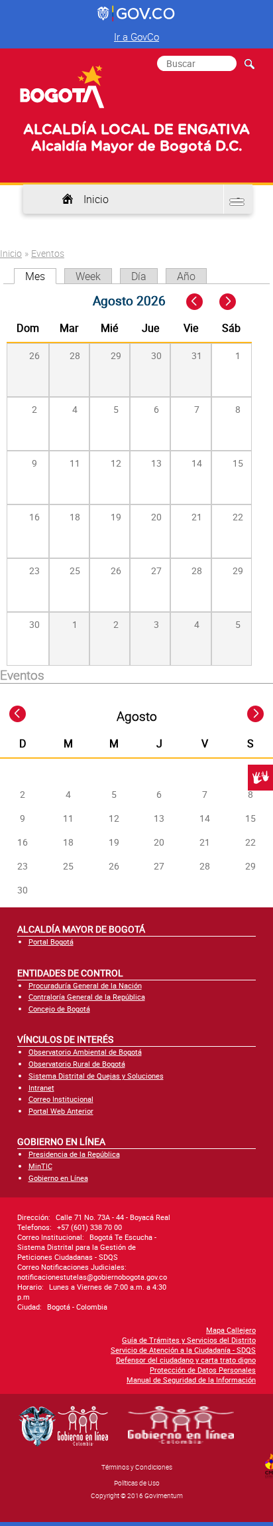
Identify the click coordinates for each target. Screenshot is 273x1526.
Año (186, 276)
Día (138, 276)
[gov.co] (137, 14)
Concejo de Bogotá (59, 1009)
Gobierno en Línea (58, 1178)
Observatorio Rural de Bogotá (76, 1064)
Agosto (137, 716)
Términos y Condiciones (136, 1467)
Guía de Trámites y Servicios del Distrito (189, 1340)
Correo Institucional (60, 1099)
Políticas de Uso (137, 1483)
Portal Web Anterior (60, 1111)
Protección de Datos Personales (203, 1370)
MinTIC (40, 1166)
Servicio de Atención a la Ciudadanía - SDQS (183, 1350)
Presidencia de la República (74, 1154)
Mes (40, 276)
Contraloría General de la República (86, 997)
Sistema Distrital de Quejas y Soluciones (96, 1076)
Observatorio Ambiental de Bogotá (85, 1052)
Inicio (96, 199)
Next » (235, 302)
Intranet (41, 1088)
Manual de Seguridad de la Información (191, 1380)
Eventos (47, 253)
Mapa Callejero (231, 1330)
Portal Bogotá (51, 942)
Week (88, 276)
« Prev (196, 302)
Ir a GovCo (136, 36)
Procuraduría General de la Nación (85, 985)
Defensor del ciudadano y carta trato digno (186, 1360)
